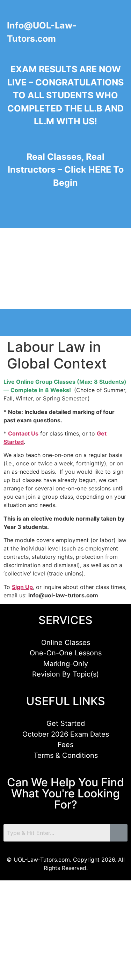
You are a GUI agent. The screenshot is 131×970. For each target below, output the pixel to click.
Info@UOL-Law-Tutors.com (42, 32)
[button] (12, 214)
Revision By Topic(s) (65, 674)
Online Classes (65, 642)
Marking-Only (65, 664)
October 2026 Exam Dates (65, 734)
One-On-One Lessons (66, 653)
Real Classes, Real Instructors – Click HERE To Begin (66, 169)
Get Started (65, 723)
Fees (65, 744)
